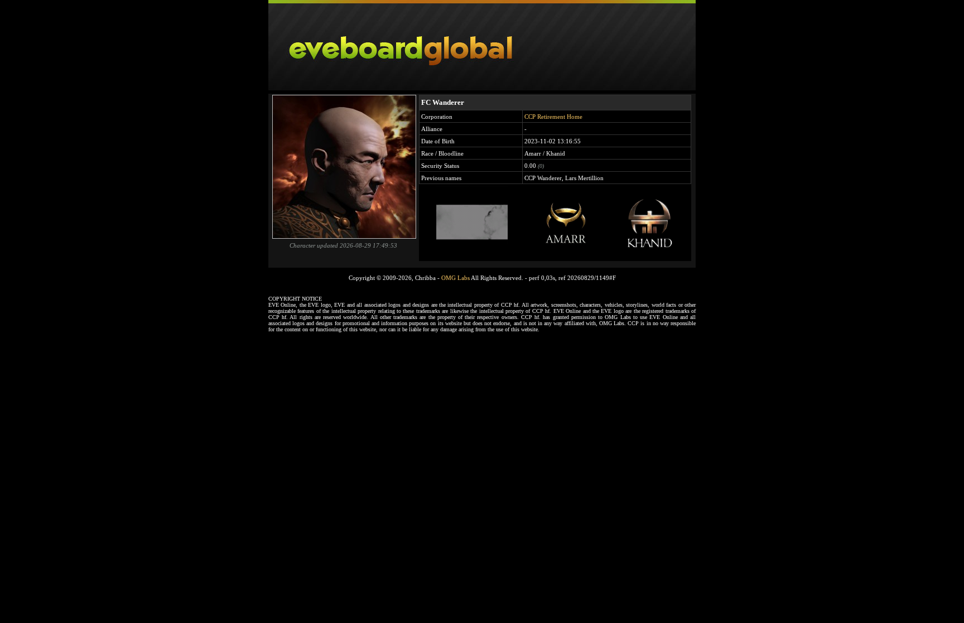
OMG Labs (455, 277)
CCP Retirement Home (553, 116)
